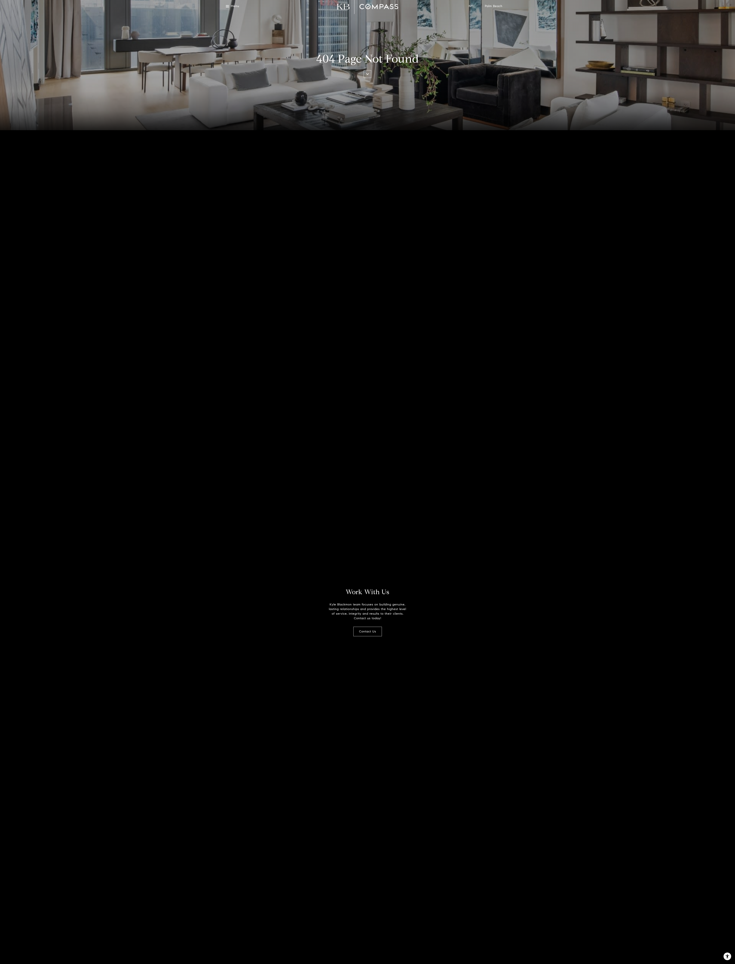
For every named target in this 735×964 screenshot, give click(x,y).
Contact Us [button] (367, 631)
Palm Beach (493, 6)
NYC (472, 6)
